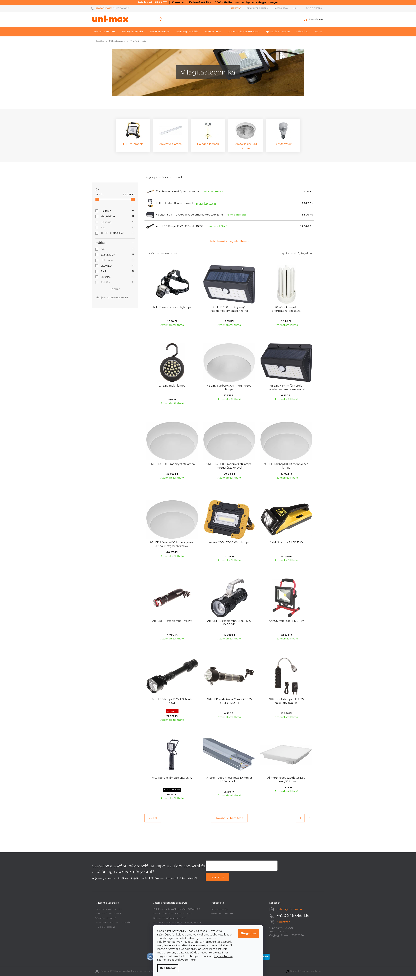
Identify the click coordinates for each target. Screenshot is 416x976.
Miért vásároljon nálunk (108, 913)
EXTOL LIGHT (117, 254)
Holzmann (117, 260)
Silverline (117, 276)
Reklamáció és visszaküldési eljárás (173, 913)
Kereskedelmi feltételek (108, 909)
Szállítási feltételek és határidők (112, 922)
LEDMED (117, 265)
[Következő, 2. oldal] (300, 818)
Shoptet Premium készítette (305, 971)
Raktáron (117, 210)
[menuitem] (104, 31)
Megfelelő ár (117, 216)
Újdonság (117, 222)
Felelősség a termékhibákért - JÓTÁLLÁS (176, 909)
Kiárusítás (235, 8)
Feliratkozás (217, 877)
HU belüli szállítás (105, 926)
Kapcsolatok (281, 8)
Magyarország (219, 909)
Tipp (117, 227)
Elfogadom (248, 933)
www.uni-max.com (222, 913)
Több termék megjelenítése (228, 241)
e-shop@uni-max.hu (289, 909)
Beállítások (168, 968)
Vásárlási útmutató (105, 918)
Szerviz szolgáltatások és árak (169, 918)
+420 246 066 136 (103, 8)
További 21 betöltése (229, 818)
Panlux (117, 271)
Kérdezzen (283, 921)
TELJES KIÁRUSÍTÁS (117, 233)
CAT (117, 249)
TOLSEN (117, 282)
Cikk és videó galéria (257, 8)
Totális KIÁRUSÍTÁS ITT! (152, 2)
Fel (155, 818)
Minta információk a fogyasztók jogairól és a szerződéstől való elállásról (178, 923)
